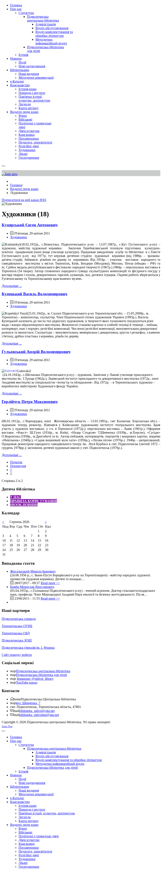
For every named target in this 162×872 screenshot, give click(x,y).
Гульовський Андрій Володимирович (36, 351)
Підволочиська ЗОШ (17, 640)
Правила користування (33, 501)
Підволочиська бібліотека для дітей (41, 675)
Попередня (18, 466)
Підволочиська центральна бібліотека (43, 671)
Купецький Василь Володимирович (34, 294)
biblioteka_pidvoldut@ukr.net (39, 715)
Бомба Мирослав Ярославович (32, 587)
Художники (18, 237)
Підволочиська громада (19, 619)
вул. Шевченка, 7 (28, 703)
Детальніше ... (12, 286)
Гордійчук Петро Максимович (30, 401)
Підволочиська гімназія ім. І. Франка (28, 647)
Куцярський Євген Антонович (30, 225)
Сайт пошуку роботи (17, 655)
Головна (16, 185)
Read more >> (50, 583)
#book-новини (24, 504)
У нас (15, 497)
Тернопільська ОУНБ (17, 626)
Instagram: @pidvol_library (35, 678)
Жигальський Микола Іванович (32, 571)
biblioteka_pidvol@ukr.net (37, 711)
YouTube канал (26, 682)
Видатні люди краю (24, 189)
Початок (16, 462)
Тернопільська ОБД (16, 633)
